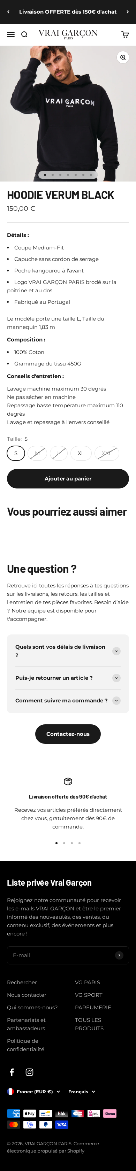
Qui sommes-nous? (32, 1007)
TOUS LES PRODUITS (89, 1024)
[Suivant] (128, 11)
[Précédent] (8, 11)
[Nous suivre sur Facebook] (11, 1072)
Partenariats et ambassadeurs (26, 1024)
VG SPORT (89, 995)
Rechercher (22, 982)
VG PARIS (87, 982)
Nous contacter (26, 995)
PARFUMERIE (93, 1007)
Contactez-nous (68, 734)
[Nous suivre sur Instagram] (29, 1072)
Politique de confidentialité (25, 1045)
